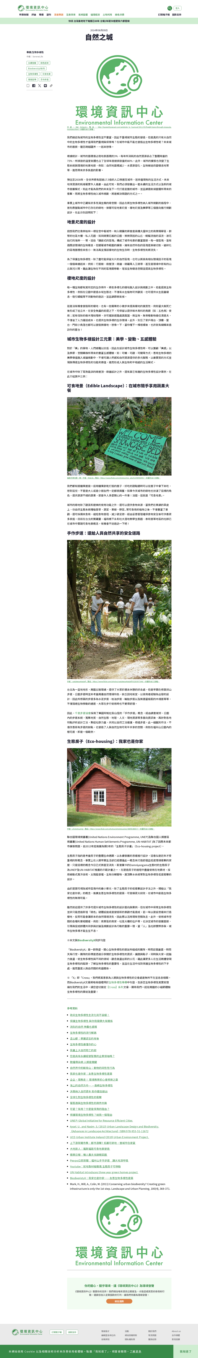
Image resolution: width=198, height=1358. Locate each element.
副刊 (49, 14)
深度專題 (58, 14)
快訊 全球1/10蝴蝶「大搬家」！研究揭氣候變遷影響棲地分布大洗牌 (99, 21)
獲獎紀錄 (152, 1339)
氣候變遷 (83, 14)
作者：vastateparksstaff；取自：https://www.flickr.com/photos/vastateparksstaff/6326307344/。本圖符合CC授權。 (113, 681)
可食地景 (46, 73)
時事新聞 (24, 14)
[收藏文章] (28, 85)
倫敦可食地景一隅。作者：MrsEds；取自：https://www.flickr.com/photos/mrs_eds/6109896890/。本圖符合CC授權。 (113, 478)
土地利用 (107, 14)
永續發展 (32, 62)
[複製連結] (51, 85)
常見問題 (152, 1335)
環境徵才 (105, 1331)
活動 (127, 1331)
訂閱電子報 (164, 14)
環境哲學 (32, 79)
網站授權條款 (131, 1335)
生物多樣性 (38, 52)
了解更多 (136, 1351)
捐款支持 (176, 14)
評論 (33, 14)
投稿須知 (105, 1339)
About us (176, 1331)
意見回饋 (176, 1339)
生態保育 (71, 14)
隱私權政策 (130, 1339)
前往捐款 (119, 1301)
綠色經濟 (44, 62)
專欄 (41, 14)
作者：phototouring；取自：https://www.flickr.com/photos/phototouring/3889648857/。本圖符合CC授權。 (111, 829)
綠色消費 (119, 14)
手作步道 (44, 79)
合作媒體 (176, 1335)
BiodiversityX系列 (36, 68)
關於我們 (152, 1331)
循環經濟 (95, 14)
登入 (178, 8)
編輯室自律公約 (108, 1335)
